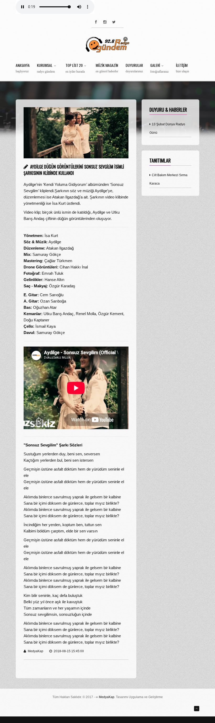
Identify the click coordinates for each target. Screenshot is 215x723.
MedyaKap (106, 697)
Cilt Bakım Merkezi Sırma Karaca (168, 179)
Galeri (159, 68)
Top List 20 (75, 68)
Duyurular (134, 68)
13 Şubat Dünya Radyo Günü (167, 128)
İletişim (182, 68)
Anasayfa (23, 68)
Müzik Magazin (107, 68)
